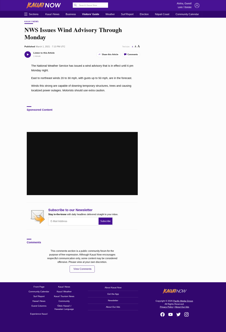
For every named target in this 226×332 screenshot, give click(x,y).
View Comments (82, 269)
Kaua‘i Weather (64, 291)
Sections (33, 14)
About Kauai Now (113, 287)
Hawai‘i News (38, 301)
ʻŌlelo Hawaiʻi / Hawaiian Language (64, 307)
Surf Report (127, 14)
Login (180, 7)
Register (188, 7)
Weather (110, 14)
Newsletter (113, 300)
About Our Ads (113, 307)
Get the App (113, 294)
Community (64, 301)
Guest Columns (38, 306)
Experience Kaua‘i (39, 314)
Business (71, 14)
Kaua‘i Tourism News (64, 296)
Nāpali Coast (162, 14)
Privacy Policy (166, 307)
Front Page (39, 286)
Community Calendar (187, 14)
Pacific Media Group (183, 301)
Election (144, 14)
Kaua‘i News (52, 14)
